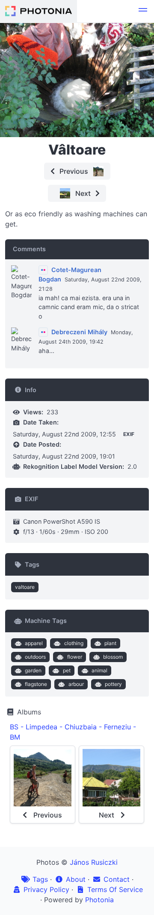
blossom (113, 657)
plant (110, 643)
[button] (142, 11)
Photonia (99, 899)
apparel (34, 643)
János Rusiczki (94, 862)
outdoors (35, 657)
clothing (73, 643)
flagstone (36, 684)
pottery (113, 684)
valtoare (25, 587)
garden (33, 670)
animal (99, 670)
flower (74, 657)
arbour (76, 684)
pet (67, 670)
